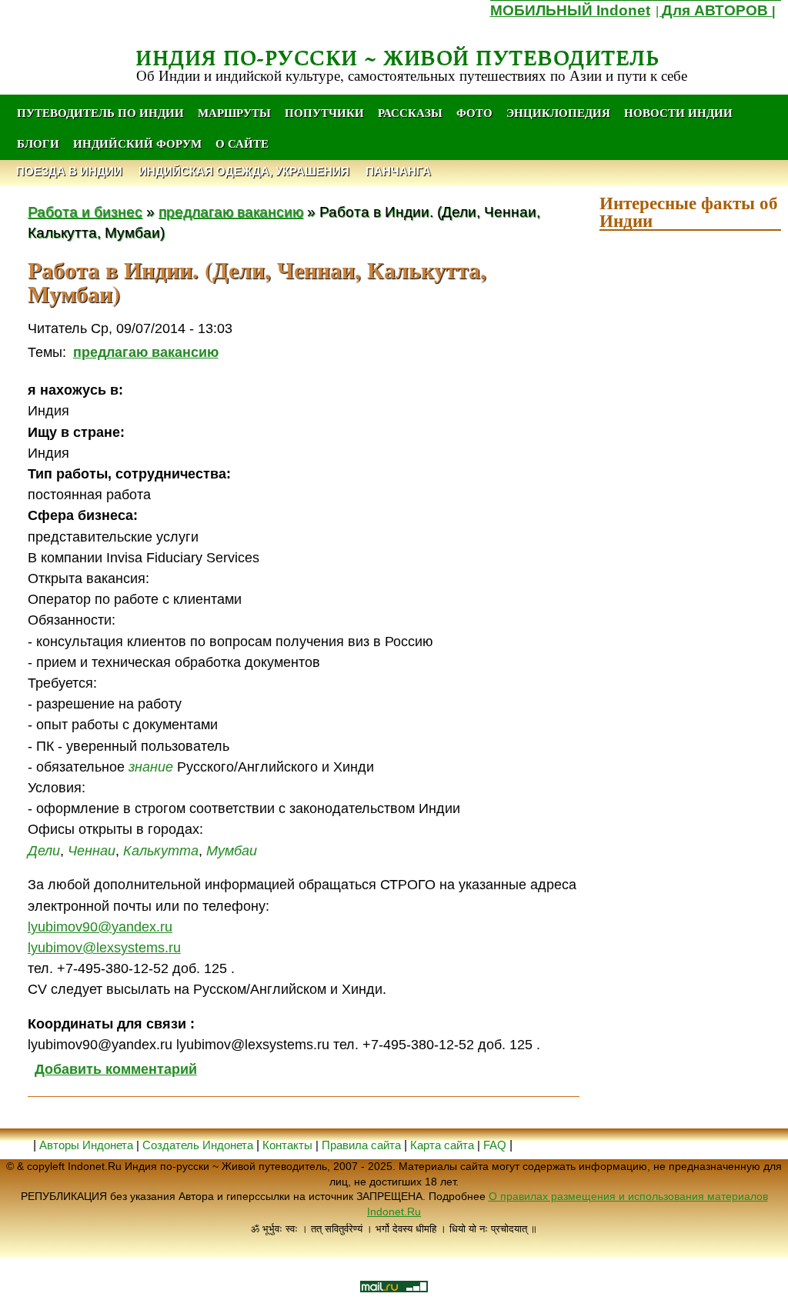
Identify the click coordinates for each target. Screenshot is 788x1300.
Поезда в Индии (69, 171)
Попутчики (326, 112)
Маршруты (234, 112)
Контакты (289, 1145)
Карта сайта (442, 1145)
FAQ (494, 1145)
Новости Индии (678, 112)
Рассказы (410, 112)
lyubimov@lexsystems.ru (104, 947)
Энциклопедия (558, 112)
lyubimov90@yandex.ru (100, 927)
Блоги (38, 143)
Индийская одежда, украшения (244, 171)
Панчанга (398, 171)
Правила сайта (361, 1145)
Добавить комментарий (116, 1069)
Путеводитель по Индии (100, 112)
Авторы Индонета (86, 1145)
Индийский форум (137, 143)
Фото (474, 112)
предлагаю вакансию (231, 211)
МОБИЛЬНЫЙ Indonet (570, 10)
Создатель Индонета (197, 1145)
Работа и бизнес (85, 211)
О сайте (242, 143)
